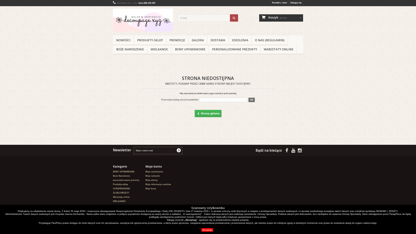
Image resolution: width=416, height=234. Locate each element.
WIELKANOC (159, 49)
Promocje (177, 40)
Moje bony (150, 188)
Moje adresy (151, 180)
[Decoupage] (143, 20)
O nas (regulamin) (270, 40)
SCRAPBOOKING (121, 188)
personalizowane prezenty (234, 49)
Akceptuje (207, 230)
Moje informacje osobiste (158, 184)
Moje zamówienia (154, 171)
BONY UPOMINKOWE (190, 49)
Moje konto (153, 166)
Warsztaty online (278, 49)
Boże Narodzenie (130, 49)
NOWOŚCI (123, 40)
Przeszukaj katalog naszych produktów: (180, 99)
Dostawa (218, 40)
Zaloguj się (295, 2)
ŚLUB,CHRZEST (121, 193)
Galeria (198, 40)
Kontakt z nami (279, 2)
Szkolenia (240, 40)
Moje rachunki (152, 176)
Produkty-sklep (150, 40)
